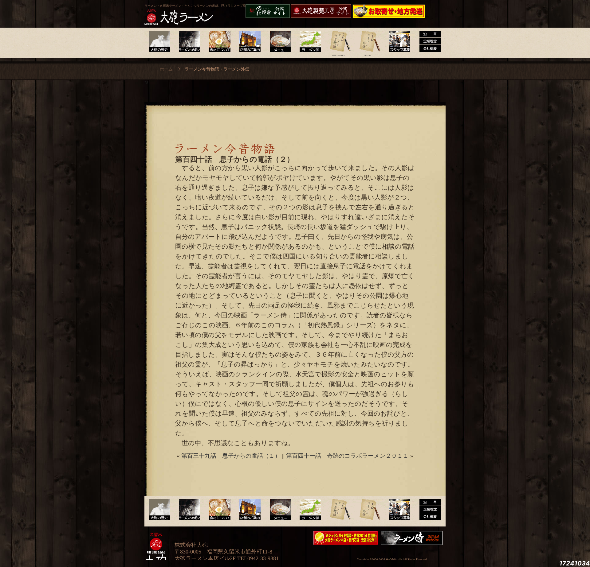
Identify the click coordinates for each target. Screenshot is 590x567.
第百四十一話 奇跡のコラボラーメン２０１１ (347, 455)
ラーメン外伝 (368, 41)
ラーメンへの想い (189, 41)
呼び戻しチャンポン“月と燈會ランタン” (268, 11)
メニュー (278, 41)
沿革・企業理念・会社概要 (427, 509)
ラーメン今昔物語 (338, 41)
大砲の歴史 (159, 41)
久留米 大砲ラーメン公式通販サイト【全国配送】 (389, 11)
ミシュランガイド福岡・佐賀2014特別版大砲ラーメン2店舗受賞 (345, 538)
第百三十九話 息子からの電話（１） (231, 455)
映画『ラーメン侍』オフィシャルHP (413, 538)
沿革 (427, 41)
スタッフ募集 (398, 41)
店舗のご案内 (249, 41)
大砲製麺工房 (321, 11)
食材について (219, 41)
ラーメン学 (308, 41)
